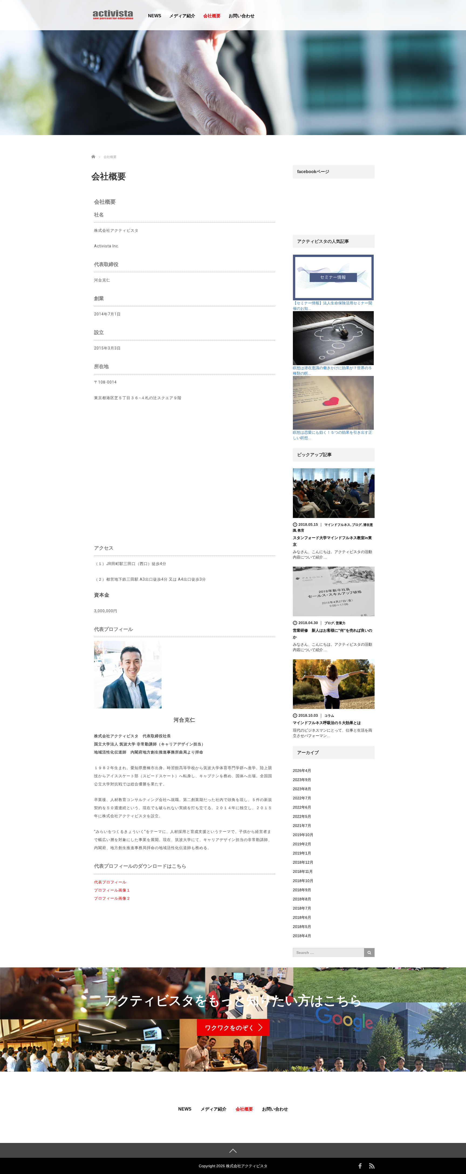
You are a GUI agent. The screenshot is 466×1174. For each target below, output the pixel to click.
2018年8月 (302, 899)
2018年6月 (302, 917)
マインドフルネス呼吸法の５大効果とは (327, 723)
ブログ (357, 525)
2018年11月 (303, 871)
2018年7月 (302, 908)
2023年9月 (302, 780)
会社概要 (212, 16)
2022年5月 (302, 816)
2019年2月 (302, 844)
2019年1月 (302, 853)
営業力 (340, 623)
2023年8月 (302, 789)
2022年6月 (302, 807)
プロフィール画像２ (112, 898)
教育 (301, 530)
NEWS (154, 16)
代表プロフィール (110, 882)
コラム (329, 716)
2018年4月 (302, 936)
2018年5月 (302, 926)
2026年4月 (302, 770)
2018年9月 (302, 890)
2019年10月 (303, 835)
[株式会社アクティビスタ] (113, 14)
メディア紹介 (182, 16)
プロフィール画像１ (112, 890)
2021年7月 (302, 825)
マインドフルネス (337, 525)
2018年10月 (303, 881)
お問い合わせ (242, 16)
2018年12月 (303, 862)
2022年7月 (302, 798)
